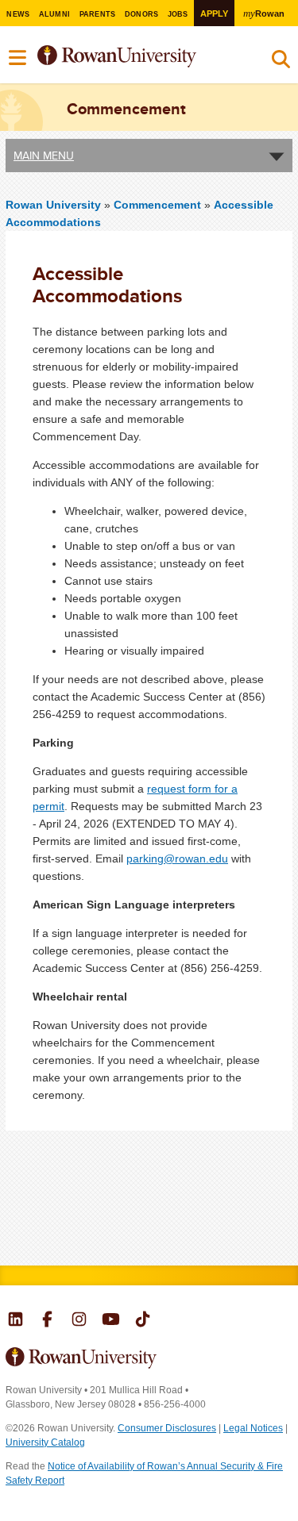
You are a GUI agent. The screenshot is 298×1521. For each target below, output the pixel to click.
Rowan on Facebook (47, 1321)
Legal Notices (253, 1428)
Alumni (55, 14)
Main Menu (44, 155)
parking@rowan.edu (177, 858)
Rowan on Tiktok (143, 1321)
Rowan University (137, 56)
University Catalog (45, 1442)
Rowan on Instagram (79, 1321)
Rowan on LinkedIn (15, 1321)
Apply (214, 13)
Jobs (178, 14)
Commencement (159, 204)
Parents (97, 14)
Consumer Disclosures (167, 1428)
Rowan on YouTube (111, 1321)
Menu (18, 58)
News (17, 14)
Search (281, 62)
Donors (142, 14)
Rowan (263, 13)
